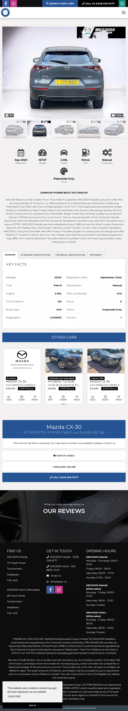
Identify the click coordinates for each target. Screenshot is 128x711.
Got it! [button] (32, 705)
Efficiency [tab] (96, 255)
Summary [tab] (10, 254)
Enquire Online (65, 466)
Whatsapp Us (58, 581)
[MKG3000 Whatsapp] (122, 4)
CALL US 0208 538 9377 (99, 3)
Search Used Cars (61, 3)
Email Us (55, 575)
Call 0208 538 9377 (65, 477)
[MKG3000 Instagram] (13, 4)
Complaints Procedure (87, 708)
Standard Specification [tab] (35, 255)
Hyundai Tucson (71, 383)
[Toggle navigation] (123, 12)
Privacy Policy (70, 708)
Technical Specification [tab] (70, 255)
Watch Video (65, 455)
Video (119, 115)
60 (11, 115)
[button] (122, 72)
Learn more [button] (14, 696)
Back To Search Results (18, 22)
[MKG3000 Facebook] (5, 4)
